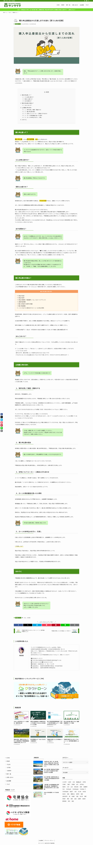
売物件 (8, 761)
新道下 (71, 791)
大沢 (68, 786)
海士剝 (64, 794)
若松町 (64, 798)
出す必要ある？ (28, 101)
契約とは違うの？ (29, 99)
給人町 (81, 796)
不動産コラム (17, 24)
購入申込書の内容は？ (28, 103)
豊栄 (72, 798)
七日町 (69, 782)
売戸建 (8, 767)
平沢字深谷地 (65, 791)
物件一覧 (8, 774)
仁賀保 (64, 784)
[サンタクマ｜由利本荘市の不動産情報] (12, 5)
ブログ (8, 784)
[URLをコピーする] (74, 625)
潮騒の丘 (73, 794)
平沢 (63, 789)
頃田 (73, 801)
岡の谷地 (76, 786)
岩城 (81, 786)
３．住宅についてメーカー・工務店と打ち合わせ (36, 113)
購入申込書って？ (26, 95)
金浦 (75, 798)
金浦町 (79, 798)
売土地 (8, 764)
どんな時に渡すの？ (29, 97)
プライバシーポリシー (49, 840)
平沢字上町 (68, 789)
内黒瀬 (73, 784)
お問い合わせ (9, 777)
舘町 (85, 796)
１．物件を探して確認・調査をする (33, 109)
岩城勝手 (85, 786)
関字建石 (64, 801)
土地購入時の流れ (26, 107)
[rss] (85, 1)
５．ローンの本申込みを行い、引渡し (33, 117)
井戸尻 (84, 782)
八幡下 (68, 784)
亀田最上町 (78, 782)
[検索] (89, 1)
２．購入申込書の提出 (30, 111)
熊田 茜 (21, 655)
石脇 (77, 796)
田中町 (77, 794)
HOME (8, 758)
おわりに (24, 119)
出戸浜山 (82, 784)
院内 (69, 801)
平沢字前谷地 (75, 789)
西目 (68, 798)
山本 (72, 786)
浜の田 (84, 791)
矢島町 (73, 796)
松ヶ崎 (79, 791)
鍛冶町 (84, 798)
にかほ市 (64, 782)
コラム (25, 617)
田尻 (82, 794)
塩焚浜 (64, 786)
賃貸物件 (9, 770)
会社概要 (8, 781)
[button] (18, 625)
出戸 (77, 784)
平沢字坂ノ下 (83, 789)
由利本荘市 (65, 796)
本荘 (75, 791)
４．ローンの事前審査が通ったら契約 (33, 115)
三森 (74, 782)
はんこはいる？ (28, 105)
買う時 (29, 617)
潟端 (68, 794)
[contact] (87, 1)
